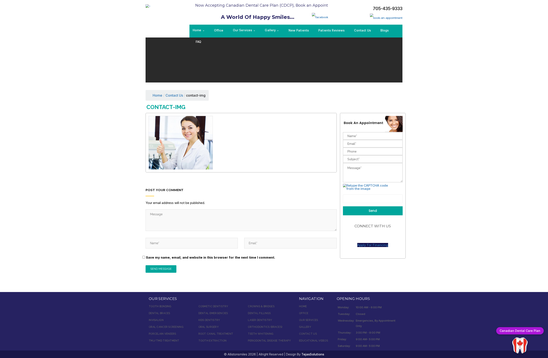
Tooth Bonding (160, 306)
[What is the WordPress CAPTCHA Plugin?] (368, 187)
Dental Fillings (259, 313)
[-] (148, 6)
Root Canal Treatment (215, 333)
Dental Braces (159, 313)
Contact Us (308, 333)
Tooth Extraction (212, 340)
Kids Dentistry (209, 320)
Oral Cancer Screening (166, 326)
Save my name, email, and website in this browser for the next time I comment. (210, 257)
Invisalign (156, 320)
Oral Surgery (208, 326)
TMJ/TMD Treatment (164, 340)
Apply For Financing (372, 245)
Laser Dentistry (260, 320)
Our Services (308, 320)
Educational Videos (313, 340)
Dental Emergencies (213, 313)
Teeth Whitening (260, 333)
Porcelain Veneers (162, 333)
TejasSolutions (312, 354)
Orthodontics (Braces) (265, 326)
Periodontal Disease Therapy (269, 340)
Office (303, 313)
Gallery (305, 326)
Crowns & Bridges (261, 306)
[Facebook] (320, 17)
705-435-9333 (387, 8)
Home (157, 95)
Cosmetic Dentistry (213, 306)
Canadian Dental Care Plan (520, 331)
